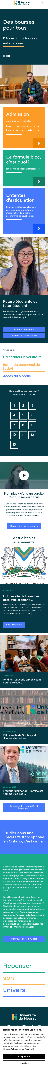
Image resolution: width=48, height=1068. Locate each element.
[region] (24, 1047)
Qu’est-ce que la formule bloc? (24, 394)
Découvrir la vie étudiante (24, 526)
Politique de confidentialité (22, 1049)
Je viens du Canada (24, 330)
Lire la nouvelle (14, 625)
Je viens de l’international (24, 336)
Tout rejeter (24, 1063)
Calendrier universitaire (22, 357)
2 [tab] (6, 56)
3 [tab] (9, 56)
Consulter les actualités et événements (24, 807)
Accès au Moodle (17, 376)
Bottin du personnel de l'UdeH (21, 367)
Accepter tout (24, 1056)
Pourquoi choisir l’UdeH (24, 939)
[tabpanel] (24, 56)
